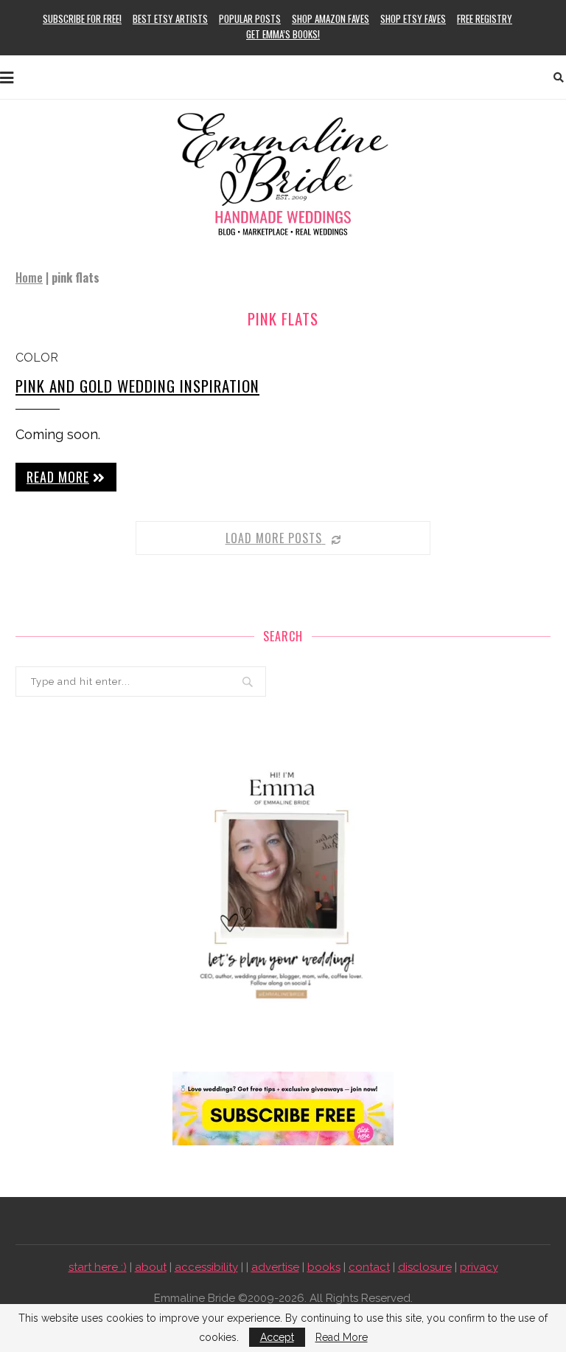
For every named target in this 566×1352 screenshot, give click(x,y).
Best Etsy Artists (170, 18)
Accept (277, 1337)
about (151, 1267)
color (36, 358)
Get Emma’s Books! (283, 34)
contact (369, 1267)
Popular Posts (250, 18)
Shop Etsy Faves (413, 18)
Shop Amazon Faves (330, 18)
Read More (341, 1337)
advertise (275, 1267)
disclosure (425, 1267)
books (323, 1267)
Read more (58, 476)
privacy (479, 1267)
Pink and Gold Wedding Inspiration (137, 385)
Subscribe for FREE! (82, 18)
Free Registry (484, 18)
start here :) (98, 1267)
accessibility (206, 1267)
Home (29, 277)
